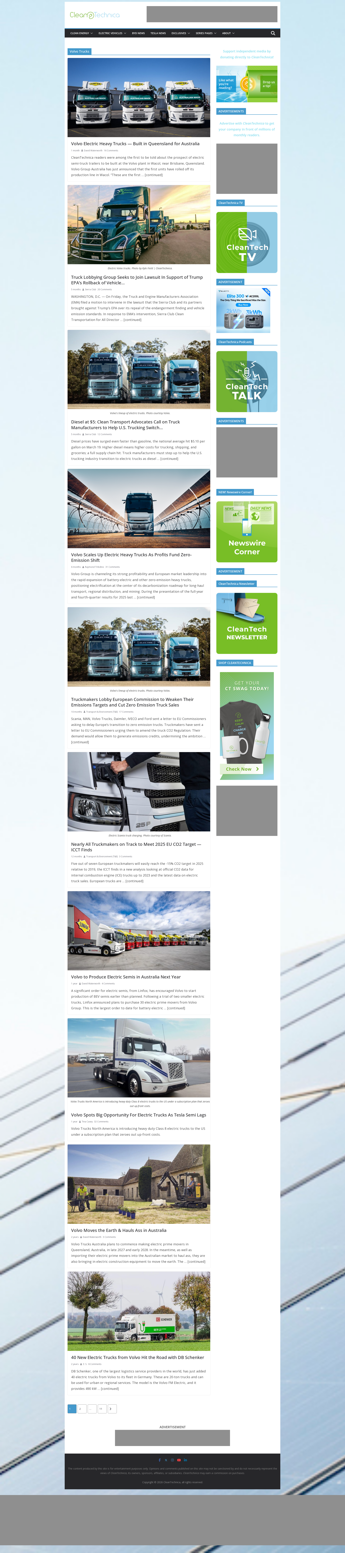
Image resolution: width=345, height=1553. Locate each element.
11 (100, 1408)
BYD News (138, 33)
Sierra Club (90, 289)
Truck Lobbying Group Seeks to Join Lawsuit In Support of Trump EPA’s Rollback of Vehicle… (137, 280)
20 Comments (105, 289)
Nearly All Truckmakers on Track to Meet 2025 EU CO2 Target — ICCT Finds (136, 847)
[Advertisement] (212, 14)
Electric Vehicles (110, 33)
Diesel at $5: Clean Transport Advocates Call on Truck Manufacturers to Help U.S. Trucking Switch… (125, 424)
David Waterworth (93, 150)
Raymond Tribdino (94, 566)
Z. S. (85, 1364)
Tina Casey (87, 1121)
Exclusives (179, 33)
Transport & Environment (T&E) (102, 711)
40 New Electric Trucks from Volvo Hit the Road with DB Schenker (137, 1357)
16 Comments (111, 150)
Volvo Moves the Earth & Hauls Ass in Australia (119, 1230)
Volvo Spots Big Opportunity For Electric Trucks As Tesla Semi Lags (138, 1115)
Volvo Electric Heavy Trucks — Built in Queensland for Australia (135, 143)
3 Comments (125, 856)
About (226, 33)
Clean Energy (79, 33)
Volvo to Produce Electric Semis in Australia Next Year (126, 977)
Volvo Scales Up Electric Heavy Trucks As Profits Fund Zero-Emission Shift (131, 557)
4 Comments (108, 983)
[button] (91, 33)
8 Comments (94, 1364)
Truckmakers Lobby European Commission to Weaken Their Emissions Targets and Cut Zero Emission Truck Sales (132, 702)
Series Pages (204, 33)
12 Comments (105, 434)
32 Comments (101, 1121)
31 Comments (112, 566)
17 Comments (126, 711)
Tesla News (158, 33)
